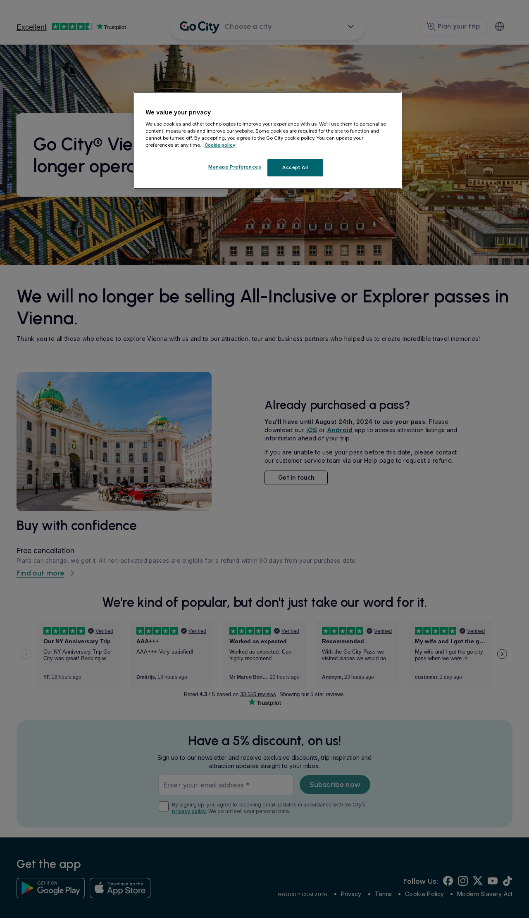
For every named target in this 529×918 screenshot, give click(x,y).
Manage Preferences (234, 167)
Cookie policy (220, 145)
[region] (267, 140)
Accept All (295, 167)
